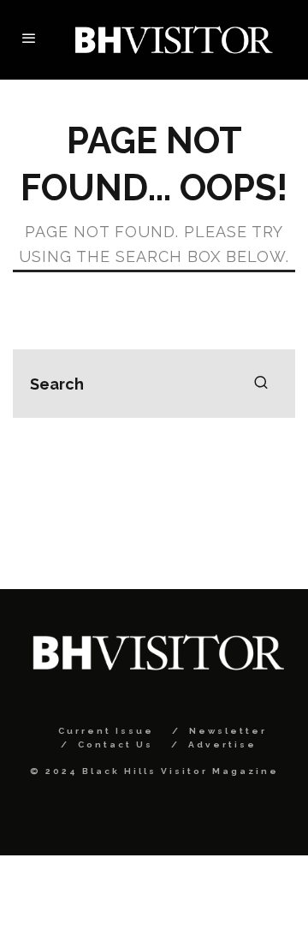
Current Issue (106, 730)
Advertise (222, 744)
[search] (261, 383)
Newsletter (228, 730)
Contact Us (115, 744)
